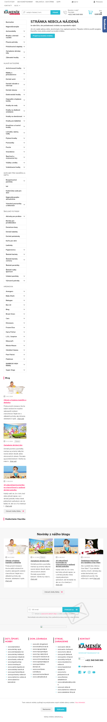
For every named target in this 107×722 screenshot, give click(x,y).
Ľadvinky (9, 245)
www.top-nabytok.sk (40, 654)
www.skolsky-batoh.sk (16, 669)
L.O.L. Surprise (11, 336)
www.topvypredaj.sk (40, 652)
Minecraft (9, 341)
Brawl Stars (10, 314)
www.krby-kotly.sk (64, 659)
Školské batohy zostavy (12, 260)
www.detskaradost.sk (16, 652)
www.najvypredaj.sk (40, 649)
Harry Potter (11, 332)
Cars (7, 318)
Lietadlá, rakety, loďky (12, 133)
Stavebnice (10, 152)
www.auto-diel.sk (64, 647)
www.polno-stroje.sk (65, 657)
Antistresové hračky (13, 68)
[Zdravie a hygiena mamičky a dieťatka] (15, 388)
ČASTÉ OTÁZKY (9, 2)
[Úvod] (12, 12)
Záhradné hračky (12, 57)
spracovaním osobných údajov (49, 614)
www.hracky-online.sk (15, 659)
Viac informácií (80, 703)
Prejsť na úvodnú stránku (43, 36)
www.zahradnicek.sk (40, 677)
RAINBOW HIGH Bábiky (12, 365)
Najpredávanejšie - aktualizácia (13, 198)
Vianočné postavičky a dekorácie (13, 205)
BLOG (16, 6)
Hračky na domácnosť (14, 116)
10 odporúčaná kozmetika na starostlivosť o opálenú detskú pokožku (14, 487)
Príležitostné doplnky (14, 47)
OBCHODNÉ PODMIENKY (25, 2)
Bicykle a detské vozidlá (12, 37)
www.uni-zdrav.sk (64, 687)
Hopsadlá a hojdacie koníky (13, 100)
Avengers (9, 291)
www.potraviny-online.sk (17, 675)
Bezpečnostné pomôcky (11, 181)
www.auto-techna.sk (65, 649)
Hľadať (55, 12)
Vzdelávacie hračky (13, 167)
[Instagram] (90, 673)
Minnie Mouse (11, 346)
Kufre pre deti (11, 241)
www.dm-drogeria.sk (40, 644)
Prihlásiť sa (69, 610)
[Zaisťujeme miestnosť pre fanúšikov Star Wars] (91, 546)
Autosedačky (11, 31)
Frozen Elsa (10, 327)
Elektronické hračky (13, 95)
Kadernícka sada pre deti (13, 192)
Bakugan (9, 300)
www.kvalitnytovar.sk (40, 647)
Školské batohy (12, 254)
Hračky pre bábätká (13, 121)
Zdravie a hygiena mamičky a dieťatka (15, 401)
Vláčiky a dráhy (11, 163)
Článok (17, 441)
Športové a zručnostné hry (11, 157)
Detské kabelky (12, 232)
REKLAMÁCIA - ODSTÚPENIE (45, 2)
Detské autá (10, 79)
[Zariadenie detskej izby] (15, 431)
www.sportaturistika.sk (16, 672)
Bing (7, 309)
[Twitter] (85, 673)
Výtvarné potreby (12, 281)
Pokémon (9, 359)
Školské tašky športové (11, 271)
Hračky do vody (11, 105)
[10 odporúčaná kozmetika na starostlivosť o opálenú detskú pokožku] (15, 473)
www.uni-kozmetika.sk (41, 674)
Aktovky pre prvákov (13, 216)
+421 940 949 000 (75, 14)
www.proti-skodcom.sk (41, 657)
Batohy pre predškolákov (11, 222)
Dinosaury (9, 323)
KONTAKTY (8, 6)
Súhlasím (60, 709)
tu (62, 717)
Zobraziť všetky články (13, 511)
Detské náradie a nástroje (12, 85)
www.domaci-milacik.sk (16, 657)
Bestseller (10, 22)
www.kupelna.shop (14, 662)
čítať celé (20, 419)
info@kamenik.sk (87, 667)
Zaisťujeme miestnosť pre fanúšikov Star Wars (90, 562)
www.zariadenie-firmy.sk (66, 692)
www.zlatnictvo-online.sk (17, 677)
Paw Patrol (10, 355)
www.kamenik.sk (14, 647)
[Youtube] (95, 673)
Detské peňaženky (13, 236)
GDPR (58, 2)
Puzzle (8, 147)
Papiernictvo (10, 250)
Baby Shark (10, 296)
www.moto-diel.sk (64, 652)
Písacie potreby (12, 42)
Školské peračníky (12, 265)
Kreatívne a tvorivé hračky (13, 126)
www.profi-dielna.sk (65, 654)
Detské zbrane (11, 90)
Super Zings (10, 370)
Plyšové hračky (11, 138)
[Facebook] (80, 673)
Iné (7, 186)
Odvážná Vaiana (12, 350)
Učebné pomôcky (12, 276)
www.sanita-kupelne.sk (16, 667)
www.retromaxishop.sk (41, 659)
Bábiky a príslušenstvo (11, 74)
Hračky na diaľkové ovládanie (13, 111)
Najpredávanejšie (12, 27)
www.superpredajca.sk (41, 662)
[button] (40, 681)
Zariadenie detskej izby (13, 52)
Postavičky (10, 143)
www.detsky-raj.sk (14, 649)
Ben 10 (8, 305)
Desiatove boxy (12, 227)
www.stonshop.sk (14, 664)
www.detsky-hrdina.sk (16, 654)
